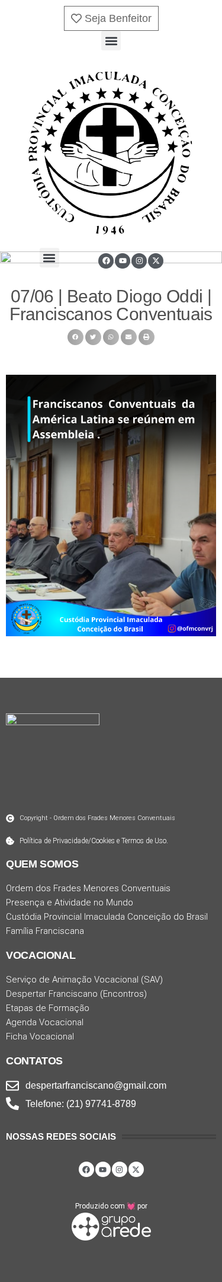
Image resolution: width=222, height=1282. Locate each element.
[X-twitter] (155, 261)
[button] (111, 40)
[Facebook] (106, 261)
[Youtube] (122, 261)
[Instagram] (139, 261)
